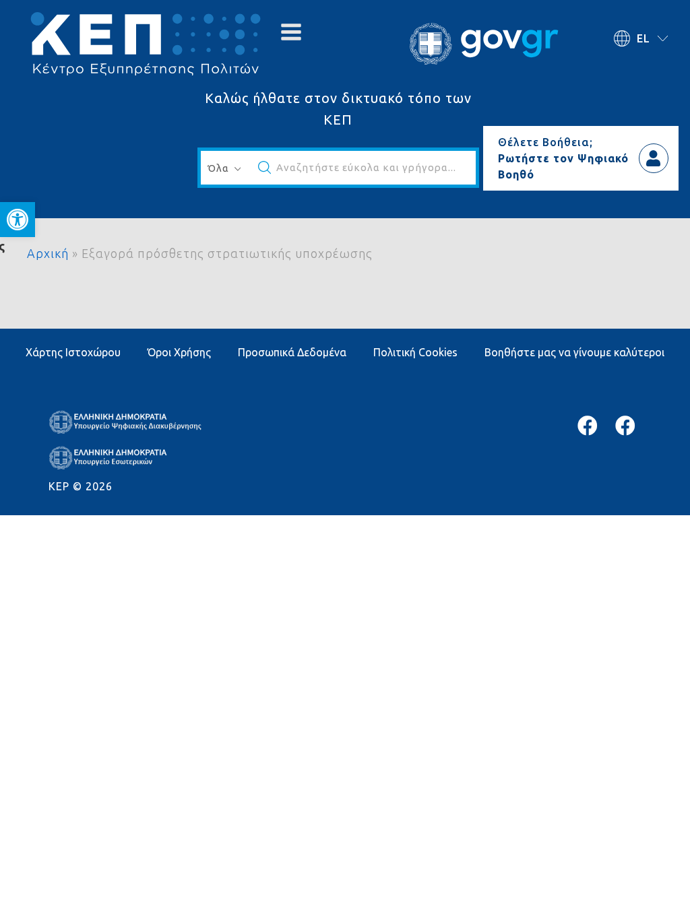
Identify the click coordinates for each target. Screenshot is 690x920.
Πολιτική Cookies (415, 352)
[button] (17, 219)
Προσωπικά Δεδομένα (292, 352)
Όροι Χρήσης (179, 352)
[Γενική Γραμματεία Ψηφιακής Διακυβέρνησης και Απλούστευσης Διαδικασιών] (625, 425)
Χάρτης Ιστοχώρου (73, 352)
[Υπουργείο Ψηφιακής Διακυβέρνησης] (587, 425)
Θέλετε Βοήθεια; (545, 142)
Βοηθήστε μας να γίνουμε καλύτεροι (574, 352)
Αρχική (48, 253)
